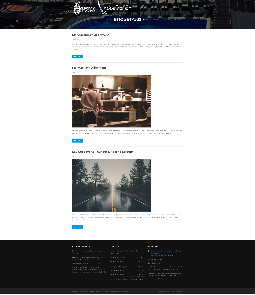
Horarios (157, 20)
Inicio (109, 20)
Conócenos (118, 20)
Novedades (167, 20)
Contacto (178, 20)
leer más (77, 56)
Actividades (147, 20)
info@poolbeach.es (157, 259)
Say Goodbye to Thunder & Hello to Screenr (102, 151)
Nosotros (128, 20)
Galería (137, 20)
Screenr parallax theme (165, 291)
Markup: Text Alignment (89, 67)
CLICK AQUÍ (103, 272)
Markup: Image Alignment (90, 35)
